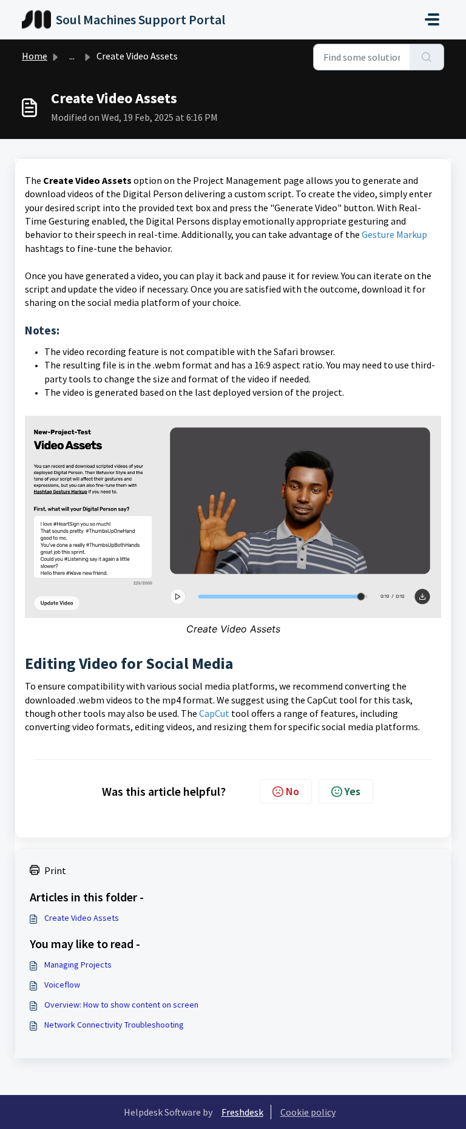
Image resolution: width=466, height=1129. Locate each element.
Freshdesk (242, 1112)
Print (55, 870)
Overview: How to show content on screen (121, 1004)
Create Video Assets (81, 917)
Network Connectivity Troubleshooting (114, 1024)
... (72, 56)
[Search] (427, 57)
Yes (352, 791)
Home (34, 56)
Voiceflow (62, 984)
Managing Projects (78, 964)
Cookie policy (308, 1112)
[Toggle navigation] (432, 19)
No (292, 791)
